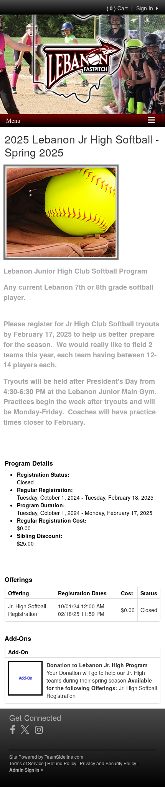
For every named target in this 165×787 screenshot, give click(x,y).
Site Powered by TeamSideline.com (46, 756)
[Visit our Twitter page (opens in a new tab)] (28, 729)
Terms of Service (26, 763)
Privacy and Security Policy (108, 763)
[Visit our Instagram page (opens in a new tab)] (42, 729)
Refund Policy (61, 763)
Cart (117, 8)
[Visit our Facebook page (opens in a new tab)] (15, 729)
